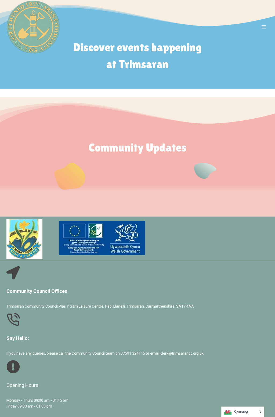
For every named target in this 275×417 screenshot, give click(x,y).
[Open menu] (264, 27)
